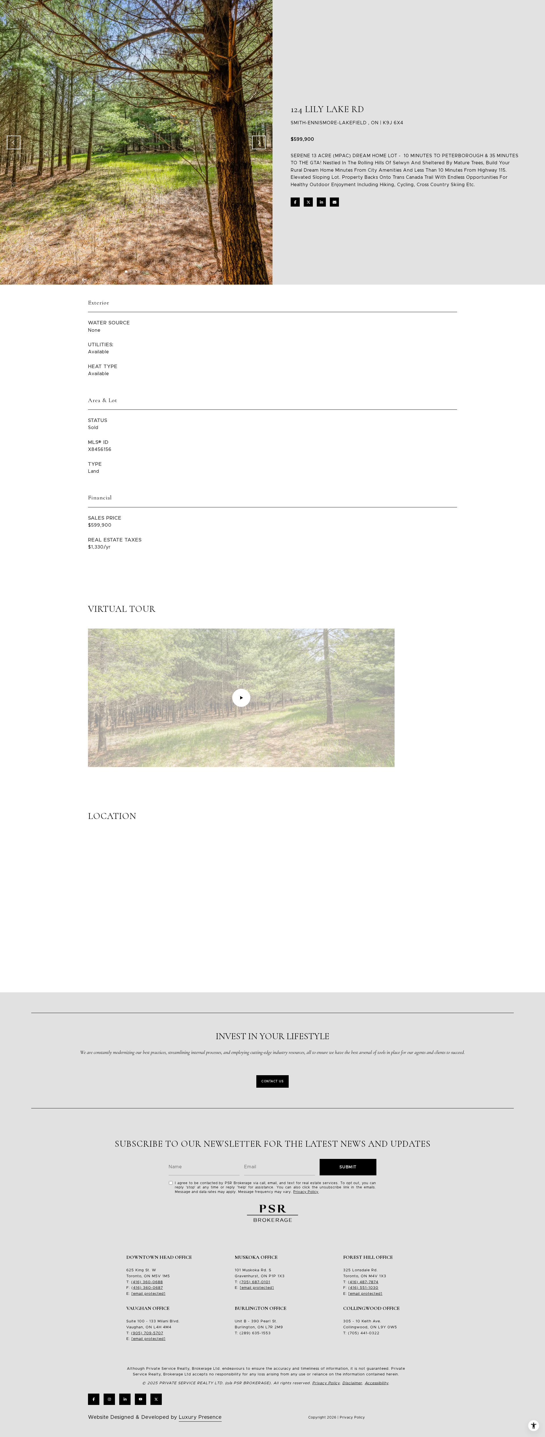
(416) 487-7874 (363, 1282)
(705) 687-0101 (255, 1282)
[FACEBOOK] (93, 1399)
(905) (136, 1333)
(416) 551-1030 (363, 1288)
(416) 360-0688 (147, 1282)
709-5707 (152, 1333)
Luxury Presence (200, 1417)
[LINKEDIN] (125, 1399)
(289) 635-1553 (255, 1333)
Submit (348, 1167)
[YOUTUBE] (140, 1399)
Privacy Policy (305, 1192)
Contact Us (272, 1081)
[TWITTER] (156, 1399)
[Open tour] (241, 698)
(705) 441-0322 (364, 1333)
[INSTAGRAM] (109, 1399)
